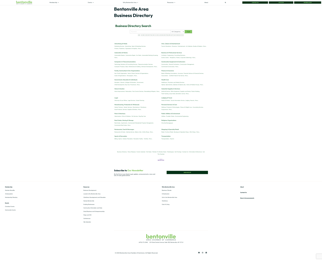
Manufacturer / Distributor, (139, 107)
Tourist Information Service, (178, 100)
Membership (8, 187)
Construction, (164, 64)
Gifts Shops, (193, 132)
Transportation (166, 136)
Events (7, 203)
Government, (140, 82)
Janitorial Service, (165, 91)
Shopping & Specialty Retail (170, 129)
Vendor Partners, (118, 107)
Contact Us (185, 152)
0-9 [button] (139, 35)
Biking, (116, 139)
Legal (116, 98)
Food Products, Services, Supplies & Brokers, (126, 109)
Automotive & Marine (121, 53)
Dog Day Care (142, 116)
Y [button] (181, 35)
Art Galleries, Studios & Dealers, (194, 46)
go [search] (189, 32)
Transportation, (165, 139)
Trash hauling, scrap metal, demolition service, (173, 93)
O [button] (164, 35)
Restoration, (129, 91)
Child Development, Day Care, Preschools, (125, 84)
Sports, (120, 139)
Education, (117, 82)
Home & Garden (119, 89)
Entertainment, (181, 46)
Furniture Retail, (169, 132)
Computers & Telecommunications (125, 62)
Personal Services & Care (169, 105)
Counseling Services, (198, 107)
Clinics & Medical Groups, (193, 84)
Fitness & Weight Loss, (186, 107)
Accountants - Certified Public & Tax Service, (172, 75)
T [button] (172, 35)
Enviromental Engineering (181, 116)
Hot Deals (148, 152)
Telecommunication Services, (145, 64)
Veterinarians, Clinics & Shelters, (122, 116)
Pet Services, (135, 116)
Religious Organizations (168, 120)
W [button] (177, 35)
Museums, (174, 46)
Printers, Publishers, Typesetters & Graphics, (126, 48)
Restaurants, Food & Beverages (124, 129)
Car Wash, (138, 55)
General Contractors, (174, 64)
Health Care (165, 80)
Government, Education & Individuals (125, 80)
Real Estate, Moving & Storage (123, 120)
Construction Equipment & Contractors (173, 62)
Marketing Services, (119, 46)
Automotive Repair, (131, 55)
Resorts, (192, 100)
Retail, (163, 132)
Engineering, (170, 55)
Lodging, (187, 100)
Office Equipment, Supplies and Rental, (181, 91)
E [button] (148, 35)
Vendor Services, (128, 107)
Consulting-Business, (179, 55)
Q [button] (167, 35)
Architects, (164, 55)
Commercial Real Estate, (120, 125)
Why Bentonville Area (168, 187)
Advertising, (128, 46)
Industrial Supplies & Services (170, 89)
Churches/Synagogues (167, 123)
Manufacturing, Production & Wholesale (126, 105)
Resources (86, 187)
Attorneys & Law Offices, (120, 100)
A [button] (141, 35)
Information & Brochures (195, 152)
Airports (172, 139)
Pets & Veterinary (119, 114)
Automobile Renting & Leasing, (150, 55)
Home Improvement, (119, 91)
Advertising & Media (120, 44)
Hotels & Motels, (165, 100)
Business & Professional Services (171, 53)
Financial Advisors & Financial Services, (194, 73)
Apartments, (124, 123)
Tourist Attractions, (166, 46)
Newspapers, (130, 75)
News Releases (132, 152)
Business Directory (122, 152)
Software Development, (147, 66)
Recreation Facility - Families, (140, 139)
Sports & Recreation (120, 136)
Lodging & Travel (166, 98)
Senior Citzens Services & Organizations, (138, 73)
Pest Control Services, (138, 91)
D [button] (146, 35)
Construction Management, (187, 64)
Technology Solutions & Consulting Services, (126, 64)
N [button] (162, 35)
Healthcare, (164, 82)
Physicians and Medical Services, (176, 82)
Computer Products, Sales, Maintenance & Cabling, (127, 66)
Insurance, (180, 73)
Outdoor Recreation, (128, 139)
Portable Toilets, (170, 116)
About (242, 187)
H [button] (153, 35)
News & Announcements (247, 198)
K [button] (157, 35)
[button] (54, 2)
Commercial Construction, (168, 66)
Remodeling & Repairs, (150, 91)
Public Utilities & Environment (170, 114)
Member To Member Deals (159, 152)
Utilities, (163, 116)
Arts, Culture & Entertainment (170, 44)
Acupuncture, (164, 109)
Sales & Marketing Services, (139, 46)
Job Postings (178, 152)
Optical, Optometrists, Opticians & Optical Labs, (173, 84)
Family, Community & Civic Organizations (127, 71)
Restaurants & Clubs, (119, 132)
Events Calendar (141, 152)
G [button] (151, 35)
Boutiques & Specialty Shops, (181, 132)
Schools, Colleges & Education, (128, 82)
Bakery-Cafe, (138, 132)
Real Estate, (117, 123)
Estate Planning (140, 100)
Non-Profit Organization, (120, 73)
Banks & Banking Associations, (169, 73)
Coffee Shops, (145, 132)
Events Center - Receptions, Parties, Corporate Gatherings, (176, 57)
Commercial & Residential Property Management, (141, 123)
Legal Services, (131, 100)
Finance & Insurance (167, 71)
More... (139, 48)
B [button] (143, 35)
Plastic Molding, (195, 91)
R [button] (169, 35)
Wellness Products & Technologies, (170, 107)
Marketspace (170, 152)
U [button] (174, 35)
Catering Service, (130, 132)
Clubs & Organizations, (120, 75)
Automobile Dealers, (119, 55)
